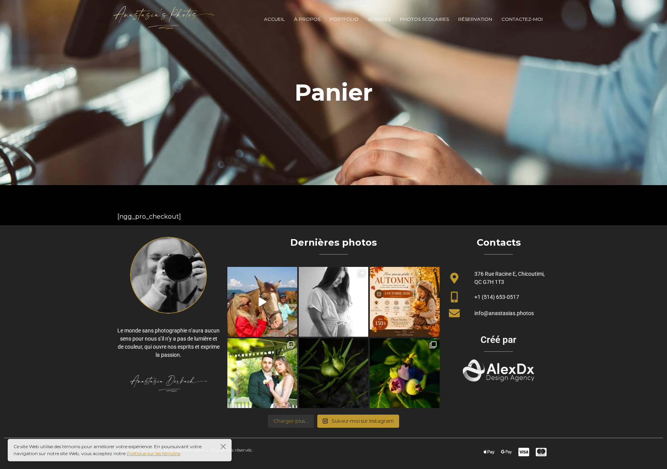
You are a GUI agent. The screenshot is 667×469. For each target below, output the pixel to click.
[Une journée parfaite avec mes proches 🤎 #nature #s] (262, 302)
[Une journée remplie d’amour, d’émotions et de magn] (262, 373)
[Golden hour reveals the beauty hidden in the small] (405, 373)
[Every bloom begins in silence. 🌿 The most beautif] (334, 373)
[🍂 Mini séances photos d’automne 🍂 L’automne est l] (405, 302)
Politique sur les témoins (153, 453)
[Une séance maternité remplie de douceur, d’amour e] (334, 302)
